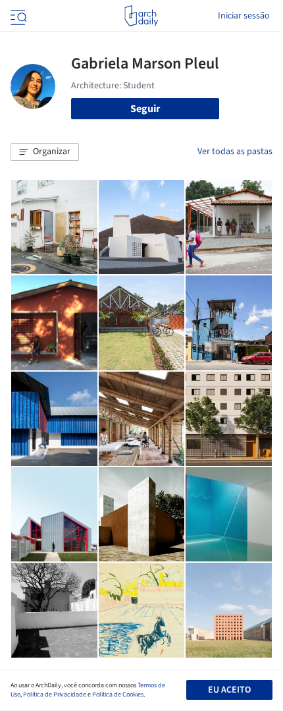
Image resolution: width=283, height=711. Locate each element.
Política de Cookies (117, 694)
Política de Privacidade (54, 694)
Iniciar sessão (244, 15)
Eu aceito (229, 690)
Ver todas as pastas (234, 151)
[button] (45, 152)
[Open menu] (17, 16)
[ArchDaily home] (141, 15)
